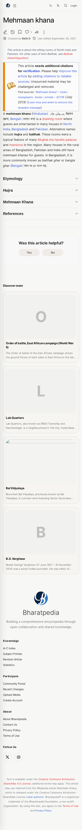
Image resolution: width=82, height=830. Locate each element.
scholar (49, 97)
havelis (60, 140)
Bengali (15, 119)
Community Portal (14, 683)
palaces (71, 140)
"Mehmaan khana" (46, 92)
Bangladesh (20, 129)
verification (31, 71)
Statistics (8, 664)
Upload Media (11, 694)
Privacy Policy (12, 730)
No (53, 252)
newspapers (25, 97)
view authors (35, 796)
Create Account (13, 700)
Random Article (12, 659)
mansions (16, 145)
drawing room (52, 119)
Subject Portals (12, 653)
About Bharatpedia (15, 719)
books (38, 97)
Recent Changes (13, 689)
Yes (29, 252)
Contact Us (10, 724)
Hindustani (40, 114)
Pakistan (41, 129)
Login (74, 5)
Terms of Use (11, 735)
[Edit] (5, 32)
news (63, 92)
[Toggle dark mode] (50, 5)
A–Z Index (9, 648)
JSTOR (60, 97)
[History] (12, 32)
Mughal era (46, 140)
